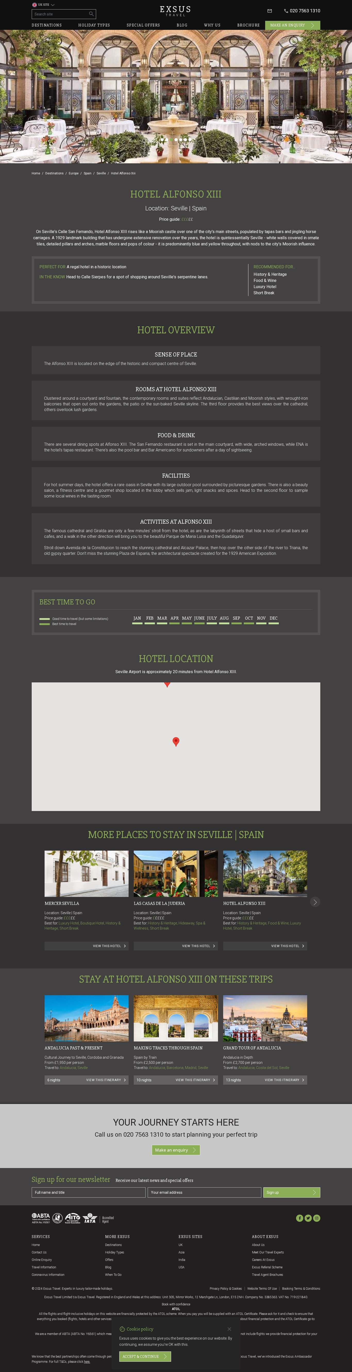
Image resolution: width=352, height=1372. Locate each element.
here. (87, 1362)
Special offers (143, 25)
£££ (187, 219)
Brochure (248, 25)
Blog (182, 25)
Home (36, 173)
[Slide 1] (162, 139)
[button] (176, 742)
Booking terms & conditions (301, 1288)
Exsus (176, 11)
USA (182, 1267)
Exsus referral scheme (267, 1267)
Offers (109, 1260)
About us (258, 1245)
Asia (182, 1252)
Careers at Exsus (263, 1260)
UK (181, 1245)
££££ (159, 918)
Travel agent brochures (267, 1275)
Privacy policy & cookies (226, 1288)
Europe (74, 173)
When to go (113, 1275)
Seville (101, 173)
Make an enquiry (287, 25)
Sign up (273, 1192)
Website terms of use (262, 1288)
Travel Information (44, 1267)
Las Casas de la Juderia (159, 903)
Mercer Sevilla (62, 903)
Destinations (47, 25)
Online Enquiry (42, 1260)
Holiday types (94, 25)
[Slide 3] (171, 139)
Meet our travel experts (268, 1252)
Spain (87, 173)
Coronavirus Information (48, 1275)
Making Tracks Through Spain (168, 1048)
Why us (212, 25)
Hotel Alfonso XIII (244, 903)
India (182, 1260)
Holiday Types (114, 1252)
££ (190, 219)
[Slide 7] (189, 139)
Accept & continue (141, 1356)
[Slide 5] (180, 139)
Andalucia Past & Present (74, 1048)
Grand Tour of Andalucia (252, 1048)
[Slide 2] (166, 139)
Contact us (39, 1252)
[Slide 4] (176, 139)
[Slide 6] (185, 139)
